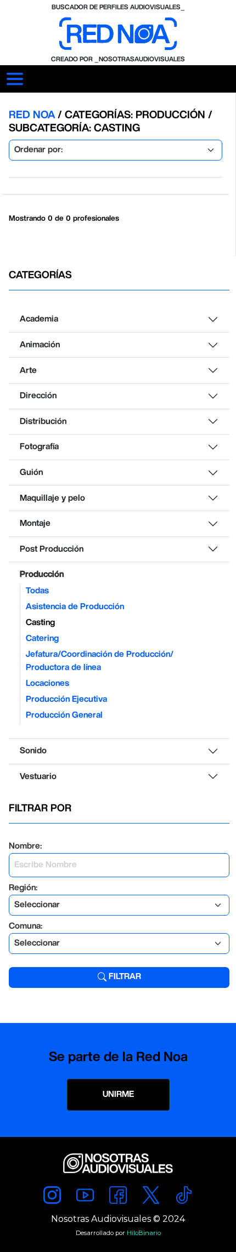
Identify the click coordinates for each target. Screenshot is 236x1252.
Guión (31, 472)
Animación (40, 345)
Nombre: (25, 846)
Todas (37, 591)
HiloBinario (144, 1233)
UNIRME (118, 1094)
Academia (39, 319)
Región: (23, 888)
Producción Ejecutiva (66, 699)
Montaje (35, 523)
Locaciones (47, 683)
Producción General (64, 715)
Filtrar (123, 977)
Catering (42, 638)
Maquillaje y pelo (52, 498)
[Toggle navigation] (15, 78)
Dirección (38, 396)
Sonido (33, 751)
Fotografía (39, 447)
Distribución (43, 422)
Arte (28, 371)
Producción (42, 574)
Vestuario (38, 777)
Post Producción (51, 549)
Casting (40, 623)
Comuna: (25, 926)
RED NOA (33, 115)
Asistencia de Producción (75, 607)
